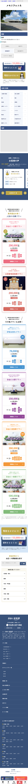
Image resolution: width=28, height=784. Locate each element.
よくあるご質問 (5, 689)
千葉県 (11, 732)
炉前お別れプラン (6, 649)
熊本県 (14, 763)
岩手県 (11, 726)
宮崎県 (22, 763)
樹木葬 (4, 676)
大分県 (18, 763)
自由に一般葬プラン (7, 658)
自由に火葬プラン (6, 651)
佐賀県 (7, 763)
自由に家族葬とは (6, 685)
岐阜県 (3, 741)
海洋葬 (4, 673)
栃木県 (22, 732)
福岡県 (3, 763)
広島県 (14, 753)
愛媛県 (11, 758)
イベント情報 (5, 707)
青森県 (7, 726)
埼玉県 (15, 732)
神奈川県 (7, 732)
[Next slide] (25, 193)
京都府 (11, 746)
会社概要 (13, 769)
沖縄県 (8, 765)
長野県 (22, 739)
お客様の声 (4, 694)
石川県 (11, 739)
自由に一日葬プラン (7, 653)
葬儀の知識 (4, 698)
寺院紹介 (4, 663)
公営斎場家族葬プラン (7, 646)
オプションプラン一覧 (7, 667)
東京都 (3, 732)
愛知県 (11, 741)
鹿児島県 (3, 765)
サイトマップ (13, 773)
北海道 (3, 726)
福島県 (3, 727)
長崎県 (11, 763)
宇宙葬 (4, 671)
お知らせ (4, 703)
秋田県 (18, 726)
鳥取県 (3, 753)
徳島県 (3, 758)
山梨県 (18, 739)
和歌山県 (3, 748)
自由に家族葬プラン (7, 656)
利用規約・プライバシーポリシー (13, 771)
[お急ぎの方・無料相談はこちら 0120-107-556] (14, 531)
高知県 (14, 758)
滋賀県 (7, 746)
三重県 (3, 746)
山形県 (22, 726)
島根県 (7, 753)
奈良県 (22, 746)
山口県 (18, 753)
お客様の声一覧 (13, 193)
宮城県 (14, 726)
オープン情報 (5, 711)
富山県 (7, 739)
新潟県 (3, 739)
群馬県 (3, 734)
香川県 (7, 758)
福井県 (14, 739)
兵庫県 (18, 746)
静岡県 (7, 741)
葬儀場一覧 (4, 681)
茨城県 (19, 732)
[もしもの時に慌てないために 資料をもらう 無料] (14, 541)
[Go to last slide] (2, 193)
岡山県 (11, 753)
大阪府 (14, 746)
